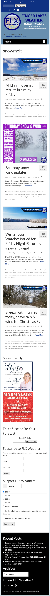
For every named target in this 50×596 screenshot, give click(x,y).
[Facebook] (5, 10)
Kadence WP (35, 591)
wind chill (40, 116)
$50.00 (7, 492)
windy (44, 116)
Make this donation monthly (17, 518)
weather (33, 197)
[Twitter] (9, 10)
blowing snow (10, 192)
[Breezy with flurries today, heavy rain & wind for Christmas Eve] (25, 296)
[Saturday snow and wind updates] (25, 143)
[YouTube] (18, 10)
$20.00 (7, 499)
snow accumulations (10, 197)
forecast (29, 192)
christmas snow (17, 343)
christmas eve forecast (17, 341)
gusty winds (35, 192)
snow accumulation (26, 346)
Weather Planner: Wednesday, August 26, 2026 (22, 547)
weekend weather (32, 116)
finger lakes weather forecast (30, 114)
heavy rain (8, 346)
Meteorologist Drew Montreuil (17, 99)
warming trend (23, 116)
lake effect (14, 346)
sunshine (40, 346)
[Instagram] (14, 10)
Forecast (36, 99)
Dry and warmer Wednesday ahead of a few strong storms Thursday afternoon (24, 544)
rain (43, 114)
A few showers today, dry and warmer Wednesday (23, 552)
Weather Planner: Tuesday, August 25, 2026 (21, 557)
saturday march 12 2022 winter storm (36, 194)
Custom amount (11, 506)
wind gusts (8, 199)
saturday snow (16, 275)
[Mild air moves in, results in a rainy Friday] (25, 69)
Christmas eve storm (28, 341)
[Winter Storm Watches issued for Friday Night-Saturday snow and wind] (25, 218)
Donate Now (8, 524)
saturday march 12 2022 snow (17, 194)
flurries (39, 343)
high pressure (12, 272)
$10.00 (7, 502)
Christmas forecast (40, 341)
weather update (40, 197)
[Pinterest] (15, 585)
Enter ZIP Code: (25, 438)
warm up (36, 275)
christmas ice (8, 343)
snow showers (9, 116)
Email (5, 461)
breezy (8, 341)
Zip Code (6, 467)
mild (40, 114)
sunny (31, 275)
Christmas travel (26, 343)
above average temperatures (14, 114)
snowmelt (16, 116)
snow (22, 275)
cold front (16, 192)
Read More (19, 108)
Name (5, 455)
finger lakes (23, 192)
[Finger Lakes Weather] (25, 22)
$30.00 (7, 495)
